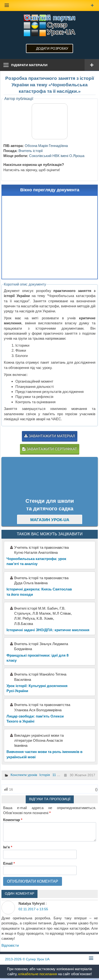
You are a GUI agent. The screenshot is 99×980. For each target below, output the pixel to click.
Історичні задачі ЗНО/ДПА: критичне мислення (47, 630)
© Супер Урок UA (27, 959)
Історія (44, 775)
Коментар (12, 820)
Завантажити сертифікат (51, 449)
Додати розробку (52, 48)
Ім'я (7, 847)
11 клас (58, 775)
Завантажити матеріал (51, 436)
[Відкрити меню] (92, 65)
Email (9, 863)
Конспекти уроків (24, 775)
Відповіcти (10, 945)
